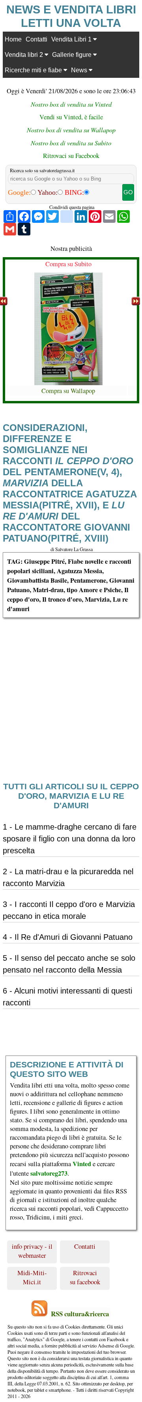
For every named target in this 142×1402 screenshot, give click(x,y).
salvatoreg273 (48, 1173)
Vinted (82, 1164)
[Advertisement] (71, 689)
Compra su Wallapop (68, 390)
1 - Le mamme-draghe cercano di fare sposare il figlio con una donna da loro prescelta (69, 838)
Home (13, 39)
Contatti (36, 39)
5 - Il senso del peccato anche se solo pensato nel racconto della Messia (69, 964)
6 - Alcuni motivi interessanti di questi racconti (67, 996)
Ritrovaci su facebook (85, 1277)
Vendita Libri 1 (72, 39)
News (80, 69)
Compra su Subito (68, 264)
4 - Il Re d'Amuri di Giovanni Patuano (68, 937)
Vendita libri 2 (25, 54)
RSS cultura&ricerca (80, 1314)
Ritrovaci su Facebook (71, 155)
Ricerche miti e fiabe (34, 69)
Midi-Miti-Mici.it (32, 1277)
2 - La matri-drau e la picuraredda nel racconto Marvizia (68, 877)
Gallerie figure (72, 54)
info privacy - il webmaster (32, 1251)
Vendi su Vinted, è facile (71, 117)
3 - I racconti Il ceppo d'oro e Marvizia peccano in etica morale (69, 910)
